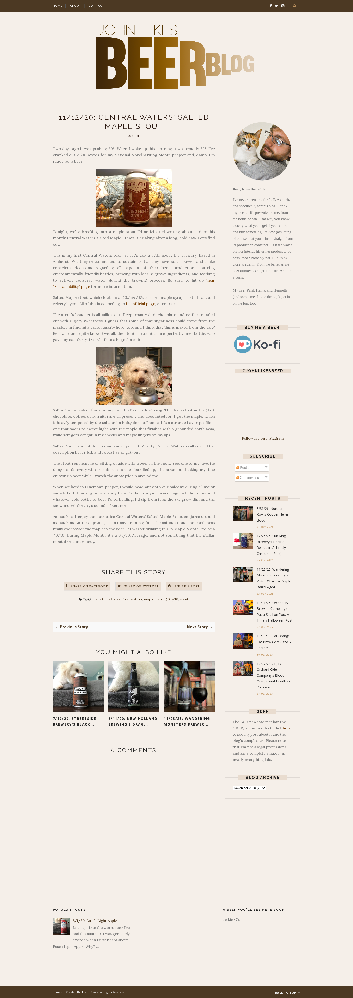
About (75, 5)
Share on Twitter (141, 586)
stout (184, 599)
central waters (129, 599)
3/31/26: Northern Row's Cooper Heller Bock (272, 514)
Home (58, 5)
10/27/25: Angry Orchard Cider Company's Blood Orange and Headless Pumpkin (273, 675)
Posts (244, 467)
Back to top (286, 992)
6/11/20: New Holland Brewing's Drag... (133, 721)
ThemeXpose (90, 992)
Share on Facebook (89, 586)
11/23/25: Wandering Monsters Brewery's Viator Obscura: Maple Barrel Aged (274, 578)
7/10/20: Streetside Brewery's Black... (74, 721)
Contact (96, 5)
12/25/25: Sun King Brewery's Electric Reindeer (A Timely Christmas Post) (271, 545)
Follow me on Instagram (263, 438)
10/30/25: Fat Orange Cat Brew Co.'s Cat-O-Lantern (274, 642)
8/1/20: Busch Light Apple (95, 920)
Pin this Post (187, 586)
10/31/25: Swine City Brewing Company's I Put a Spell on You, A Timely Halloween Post (274, 611)
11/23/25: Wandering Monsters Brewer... (187, 721)
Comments (249, 477)
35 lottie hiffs (103, 599)
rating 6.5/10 (167, 599)
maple (149, 599)
